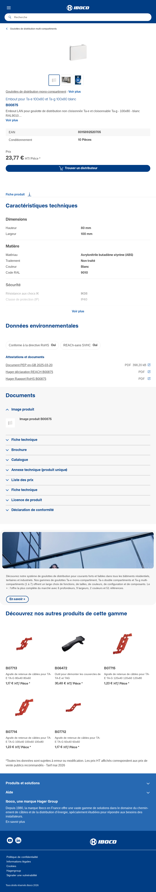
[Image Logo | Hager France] (78, 8)
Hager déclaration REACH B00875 (29, 372)
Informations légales (18, 861)
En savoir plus (15, 821)
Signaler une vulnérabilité (21, 875)
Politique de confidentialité (22, 856)
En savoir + (17, 599)
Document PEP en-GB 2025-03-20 (29, 365)
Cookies (11, 866)
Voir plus (12, 120)
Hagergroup (13, 870)
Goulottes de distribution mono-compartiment (36, 91)
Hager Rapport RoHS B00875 (26, 378)
